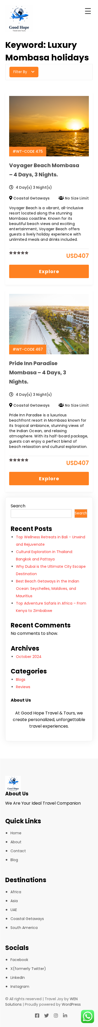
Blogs (20, 679)
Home (15, 833)
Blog (14, 859)
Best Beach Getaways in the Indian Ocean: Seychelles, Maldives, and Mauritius (47, 589)
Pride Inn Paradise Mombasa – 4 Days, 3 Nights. (37, 372)
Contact (18, 851)
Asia (14, 900)
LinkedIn (17, 977)
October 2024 (29, 656)
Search (18, 506)
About (15, 842)
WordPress (71, 1004)
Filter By (20, 71)
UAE (13, 909)
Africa (15, 892)
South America (24, 927)
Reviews (23, 686)
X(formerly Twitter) (28, 968)
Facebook (19, 959)
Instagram (19, 986)
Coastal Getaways (31, 198)
